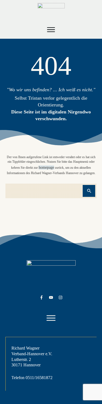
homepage (46, 167)
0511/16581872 (39, 377)
